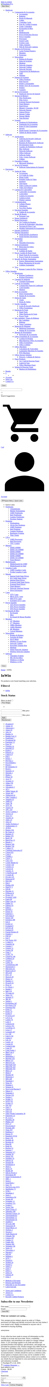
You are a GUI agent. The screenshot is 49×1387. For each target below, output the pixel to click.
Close (4, 385)
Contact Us (9, 1295)
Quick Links (19, 501)
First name (4, 1306)
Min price (25, 711)
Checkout (4, 1371)
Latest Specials (10, 1287)
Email (3, 1309)
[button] (2, 1374)
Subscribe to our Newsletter (15, 1285)
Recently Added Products (14, 1297)
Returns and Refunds (13, 1283)
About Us (9, 1293)
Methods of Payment (12, 1281)
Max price (26, 715)
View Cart (5, 1385)
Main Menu (5, 6)
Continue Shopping (16, 1385)
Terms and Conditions (13, 1291)
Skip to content (6, 2)
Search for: (5, 1376)
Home (3, 670)
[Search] (2, 394)
